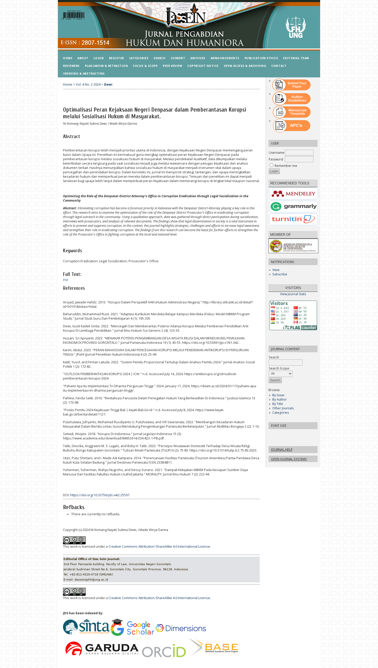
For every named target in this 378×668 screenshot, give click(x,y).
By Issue (278, 395)
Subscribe (279, 274)
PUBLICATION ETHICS (261, 58)
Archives (197, 58)
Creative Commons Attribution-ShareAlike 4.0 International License (159, 546)
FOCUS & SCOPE (145, 66)
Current (178, 58)
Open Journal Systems (289, 459)
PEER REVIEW (172, 66)
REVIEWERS (71, 66)
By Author (279, 399)
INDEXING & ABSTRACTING (84, 73)
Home (67, 58)
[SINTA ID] (86, 635)
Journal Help (282, 449)
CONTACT (278, 66)
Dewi (108, 84)
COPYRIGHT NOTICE (203, 66)
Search (159, 58)
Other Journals (283, 408)
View (275, 270)
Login (99, 58)
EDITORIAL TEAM (296, 58)
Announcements (225, 58)
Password (276, 159)
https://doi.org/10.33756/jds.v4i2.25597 (99, 495)
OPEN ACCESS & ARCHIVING (245, 66)
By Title (277, 404)
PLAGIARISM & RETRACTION (106, 66)
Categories (280, 412)
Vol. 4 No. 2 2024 (88, 84)
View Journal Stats (293, 294)
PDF (65, 280)
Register (116, 58)
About (82, 58)
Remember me (286, 166)
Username (276, 152)
